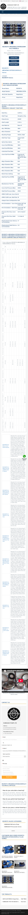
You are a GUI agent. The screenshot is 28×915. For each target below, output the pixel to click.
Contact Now (14, 57)
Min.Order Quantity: (7, 94)
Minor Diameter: (6, 131)
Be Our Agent (14, 64)
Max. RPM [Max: (6, 128)
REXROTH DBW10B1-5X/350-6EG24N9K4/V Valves (6, 561)
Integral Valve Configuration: (9, 200)
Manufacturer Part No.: (8, 184)
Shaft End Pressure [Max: (8, 191)
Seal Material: (5, 125)
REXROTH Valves (13, 14)
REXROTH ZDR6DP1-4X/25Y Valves (6, 630)
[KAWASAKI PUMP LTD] (3, 7)
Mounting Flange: (6, 135)
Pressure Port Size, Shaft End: (8, 217)
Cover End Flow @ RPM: (8, 154)
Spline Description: (7, 142)
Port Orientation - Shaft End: (9, 207)
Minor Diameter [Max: (7, 167)
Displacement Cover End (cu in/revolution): (9, 221)
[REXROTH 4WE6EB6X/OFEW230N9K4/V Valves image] (14, 30)
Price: (3, 97)
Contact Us (9, 910)
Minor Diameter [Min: (7, 170)
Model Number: (6, 91)
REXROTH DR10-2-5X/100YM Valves (6, 446)
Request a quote (15, 1)
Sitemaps (19, 910)
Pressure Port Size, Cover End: (9, 212)
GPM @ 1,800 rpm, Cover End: (10, 194)
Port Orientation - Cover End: (10, 203)
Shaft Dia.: (4, 113)
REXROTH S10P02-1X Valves (6, 516)
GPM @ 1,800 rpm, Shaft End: (9, 197)
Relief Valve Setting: (7, 174)
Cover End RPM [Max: (7, 145)
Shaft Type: (5, 116)
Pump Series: (5, 119)
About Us (3, 910)
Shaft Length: (5, 122)
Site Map (14, 910)
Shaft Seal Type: (6, 138)
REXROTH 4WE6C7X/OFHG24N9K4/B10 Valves (6, 492)
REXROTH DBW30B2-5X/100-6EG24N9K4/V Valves (6, 538)
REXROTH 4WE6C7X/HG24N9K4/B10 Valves (6, 469)
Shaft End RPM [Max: (7, 148)
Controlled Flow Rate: (7, 151)
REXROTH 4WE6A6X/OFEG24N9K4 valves (6, 584)
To (3, 742)
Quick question (6, 754)
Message (4, 763)
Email (4, 737)
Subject (4, 748)
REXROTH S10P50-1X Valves (6, 607)
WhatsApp (14, 61)
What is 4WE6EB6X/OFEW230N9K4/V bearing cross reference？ (14, 53)
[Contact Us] (24, 457)
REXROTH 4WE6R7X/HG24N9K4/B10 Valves (6, 653)
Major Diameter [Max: (7, 161)
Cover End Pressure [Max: (9, 188)
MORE (13, 831)
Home (2, 14)
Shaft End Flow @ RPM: (8, 177)
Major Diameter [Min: (7, 164)
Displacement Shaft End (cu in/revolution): (9, 226)
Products (6, 14)
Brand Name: (5, 88)
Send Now (9, 777)
